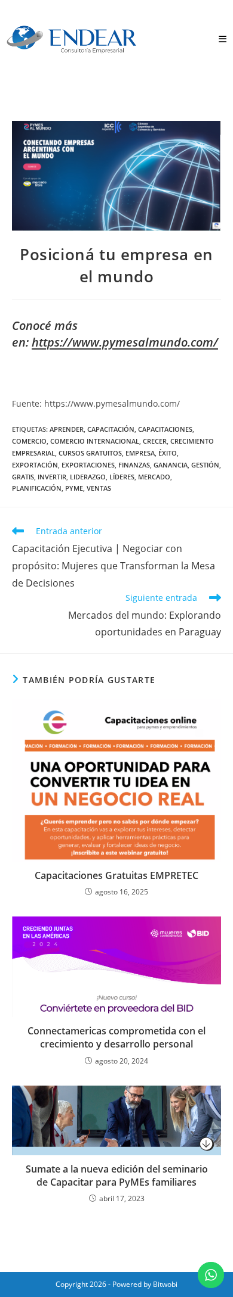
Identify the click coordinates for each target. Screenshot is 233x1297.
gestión (205, 464)
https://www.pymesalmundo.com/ (125, 342)
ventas (99, 488)
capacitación (110, 429)
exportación (35, 464)
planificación (37, 488)
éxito (167, 452)
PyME (74, 488)
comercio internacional (94, 441)
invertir (52, 476)
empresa (140, 452)
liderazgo (88, 476)
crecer (155, 441)
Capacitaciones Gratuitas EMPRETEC (116, 875)
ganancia (171, 464)
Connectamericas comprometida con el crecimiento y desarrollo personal (116, 1037)
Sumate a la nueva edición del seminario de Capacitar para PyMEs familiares (117, 1175)
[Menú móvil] (223, 39)
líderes (121, 476)
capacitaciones (165, 429)
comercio (29, 441)
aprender (67, 429)
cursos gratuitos (90, 452)
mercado (154, 476)
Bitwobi (165, 1284)
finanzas (134, 464)
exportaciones (88, 464)
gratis (23, 476)
